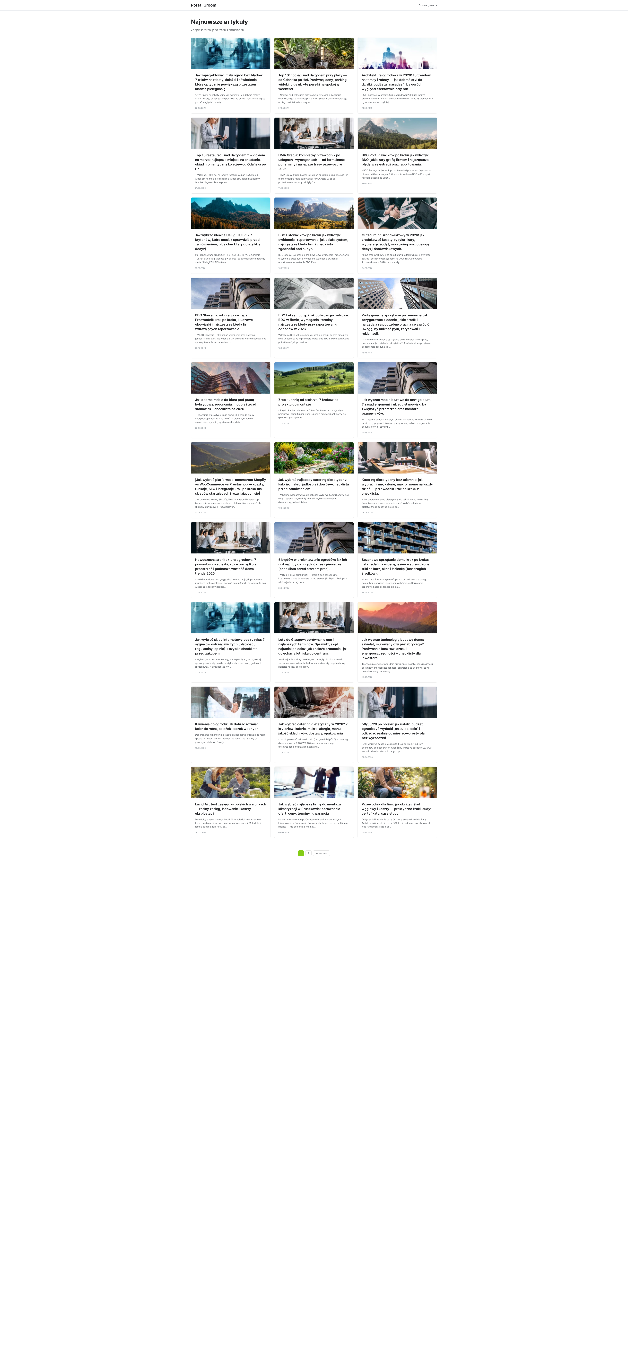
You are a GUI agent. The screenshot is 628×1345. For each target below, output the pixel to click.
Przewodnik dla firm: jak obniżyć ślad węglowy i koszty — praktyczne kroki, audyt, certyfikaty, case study (397, 808)
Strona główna (428, 5)
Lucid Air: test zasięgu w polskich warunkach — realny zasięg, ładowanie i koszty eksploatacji (230, 808)
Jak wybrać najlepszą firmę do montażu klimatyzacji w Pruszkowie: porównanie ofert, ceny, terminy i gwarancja (309, 808)
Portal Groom (203, 5)
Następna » (321, 853)
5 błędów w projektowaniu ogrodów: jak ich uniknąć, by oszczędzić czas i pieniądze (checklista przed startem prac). (312, 564)
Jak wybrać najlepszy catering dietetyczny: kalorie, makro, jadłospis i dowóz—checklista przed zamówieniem (313, 484)
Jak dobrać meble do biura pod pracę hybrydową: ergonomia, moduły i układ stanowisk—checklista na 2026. (225, 404)
